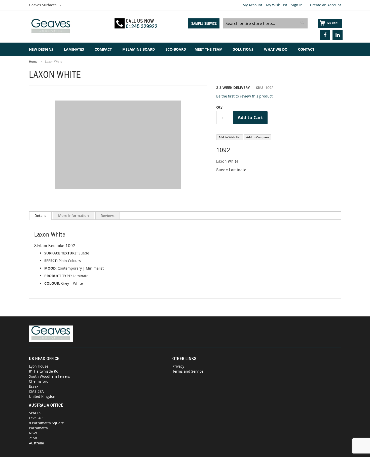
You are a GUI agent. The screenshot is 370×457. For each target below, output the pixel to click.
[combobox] (265, 23)
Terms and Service (187, 371)
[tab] (40, 216)
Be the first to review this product (244, 96)
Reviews (108, 215)
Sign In (297, 5)
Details (40, 215)
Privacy (178, 366)
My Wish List (276, 5)
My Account (252, 5)
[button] (46, 5)
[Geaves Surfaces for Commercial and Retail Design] (69, 26)
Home (33, 61)
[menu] (185, 49)
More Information (73, 215)
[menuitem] (42, 49)
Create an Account (325, 5)
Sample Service (204, 23)
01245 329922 (142, 26)
